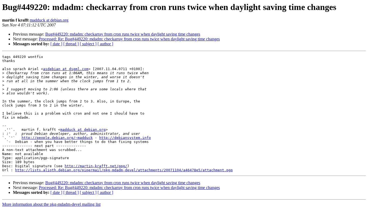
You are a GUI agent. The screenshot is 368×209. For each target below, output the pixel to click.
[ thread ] (71, 44)
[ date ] (56, 44)
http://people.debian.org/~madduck (57, 138)
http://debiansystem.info (125, 138)
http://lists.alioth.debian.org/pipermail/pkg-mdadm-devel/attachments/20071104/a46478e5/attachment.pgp (124, 170)
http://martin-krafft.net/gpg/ (96, 166)
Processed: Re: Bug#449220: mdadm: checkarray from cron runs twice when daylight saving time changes (129, 39)
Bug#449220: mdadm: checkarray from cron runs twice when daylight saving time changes (122, 34)
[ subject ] (88, 44)
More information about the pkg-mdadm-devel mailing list (51, 204)
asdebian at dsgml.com (65, 69)
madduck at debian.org (49, 20)
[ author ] (105, 44)
